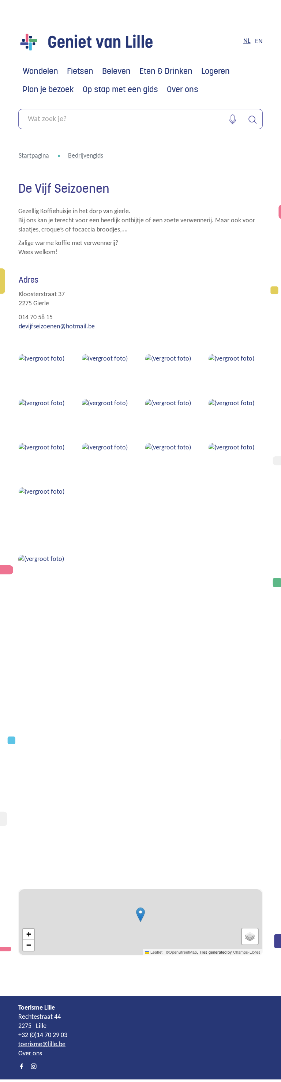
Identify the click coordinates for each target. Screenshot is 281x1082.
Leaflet (155, 952)
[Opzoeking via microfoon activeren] (232, 119)
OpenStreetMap (183, 952)
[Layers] (250, 936)
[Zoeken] (253, 119)
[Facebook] (21, 1067)
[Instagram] (33, 1067)
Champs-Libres (247, 952)
